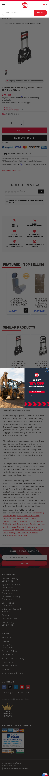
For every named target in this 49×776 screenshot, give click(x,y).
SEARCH (40, 13)
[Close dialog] (46, 370)
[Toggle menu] (4, 5)
